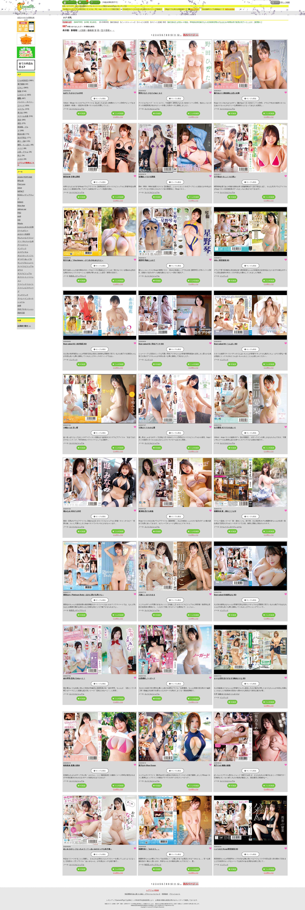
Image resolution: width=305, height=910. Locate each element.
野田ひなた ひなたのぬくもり (150, 93)
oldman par (22, 209)
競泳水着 (21, 134)
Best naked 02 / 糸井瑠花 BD (75, 343)
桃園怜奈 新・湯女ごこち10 (225, 511)
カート (85, 2)
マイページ (71, 2)
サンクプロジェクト (26, 262)
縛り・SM (22, 141)
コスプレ (21, 109)
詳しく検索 (285, 2)
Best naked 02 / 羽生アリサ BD (151, 343)
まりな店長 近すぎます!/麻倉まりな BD (229, 678)
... (181, 34)
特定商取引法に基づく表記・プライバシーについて (142, 894)
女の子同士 (22, 137)
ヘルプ (96, 2)
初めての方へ (194, 9)
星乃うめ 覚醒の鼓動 (222, 765)
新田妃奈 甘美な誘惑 (71, 176)
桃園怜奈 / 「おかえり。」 (149, 849)
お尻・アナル (23, 152)
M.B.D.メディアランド (77, 276)
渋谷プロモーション (26, 309)
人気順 (82, 30)
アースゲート (23, 245)
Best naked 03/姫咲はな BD (225, 594)
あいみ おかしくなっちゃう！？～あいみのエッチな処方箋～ (87, 849)
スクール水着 (23, 116)
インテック (22, 248)
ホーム (17, 13)
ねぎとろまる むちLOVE (73, 93)
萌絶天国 (21, 312)
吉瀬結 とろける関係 (147, 176)
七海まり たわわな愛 (147, 427)
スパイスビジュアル (26, 266)
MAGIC (20, 202)
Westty (20, 223)
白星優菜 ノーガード (147, 678)
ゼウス (20, 270)
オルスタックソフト (26, 255)
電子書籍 (21, 84)
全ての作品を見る (26, 65)
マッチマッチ (23, 295)
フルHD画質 (119, 113)
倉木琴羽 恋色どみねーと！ (74, 678)
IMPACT (21, 191)
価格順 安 (92, 30)
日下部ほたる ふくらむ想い (225, 176)
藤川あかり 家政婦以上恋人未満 (226, 93)
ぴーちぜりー (23, 230)
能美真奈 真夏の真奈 (71, 765)
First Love (21, 184)
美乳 (19, 123)
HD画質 (82, 113)
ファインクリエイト (26, 284)
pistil (19, 216)
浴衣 (19, 119)
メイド (20, 148)
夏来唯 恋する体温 (146, 511)
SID (19, 220)
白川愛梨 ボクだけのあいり (225, 427)
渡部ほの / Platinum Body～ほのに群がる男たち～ (83, 594)
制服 (19, 91)
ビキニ (20, 87)
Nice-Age (21, 205)
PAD (19, 212)
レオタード (22, 94)
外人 (19, 155)
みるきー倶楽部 (24, 234)
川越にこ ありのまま (147, 594)
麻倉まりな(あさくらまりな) (228, 694)
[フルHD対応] (23, 80)
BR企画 (21, 180)
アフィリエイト (174, 894)
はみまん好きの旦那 (26, 227)
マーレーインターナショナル (231, 526)
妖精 (19, 305)
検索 (277, 2)
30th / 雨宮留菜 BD (221, 260)
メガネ (20, 159)
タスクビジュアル (25, 273)
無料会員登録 (229, 9)
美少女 (20, 112)
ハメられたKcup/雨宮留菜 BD (226, 849)
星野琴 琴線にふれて (147, 260)
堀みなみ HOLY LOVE (72, 511)
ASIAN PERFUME (25, 177)
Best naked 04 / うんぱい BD (225, 343)
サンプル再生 (100, 98)
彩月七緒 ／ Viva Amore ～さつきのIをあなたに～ (83, 260)
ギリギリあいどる (25, 259)
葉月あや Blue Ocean (147, 765)
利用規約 (165, 894)
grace (20, 187)
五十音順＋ (106, 30)
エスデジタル (23, 252)
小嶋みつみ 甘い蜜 (70, 427)
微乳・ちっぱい (24, 144)
